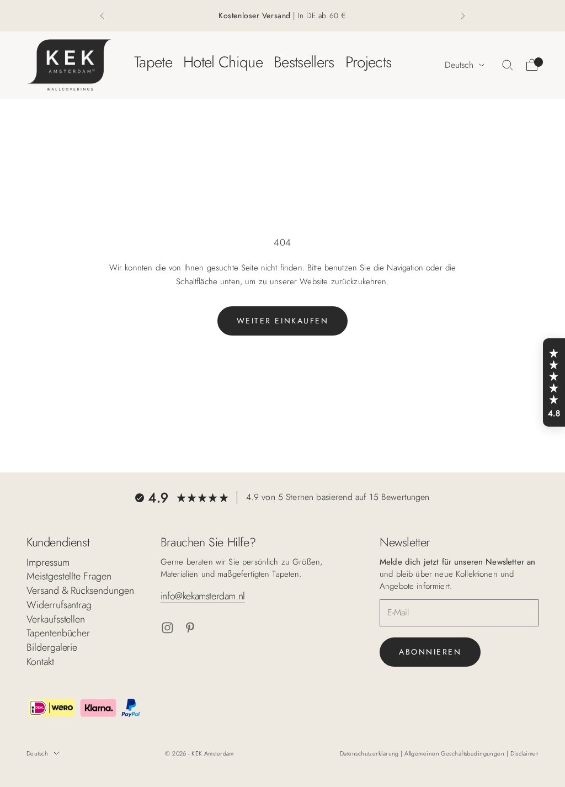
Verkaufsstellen (55, 619)
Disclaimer (524, 753)
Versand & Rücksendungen (80, 590)
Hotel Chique (223, 62)
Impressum (48, 562)
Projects (368, 62)
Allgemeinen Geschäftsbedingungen (455, 753)
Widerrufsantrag (59, 605)
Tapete (153, 62)
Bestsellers (304, 62)
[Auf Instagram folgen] (167, 628)
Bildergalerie (51, 647)
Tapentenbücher (58, 633)
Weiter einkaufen (282, 320)
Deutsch (459, 65)
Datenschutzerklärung (370, 753)
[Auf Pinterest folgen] (190, 628)
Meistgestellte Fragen (68, 576)
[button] (554, 382)
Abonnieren (430, 651)
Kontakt (40, 662)
